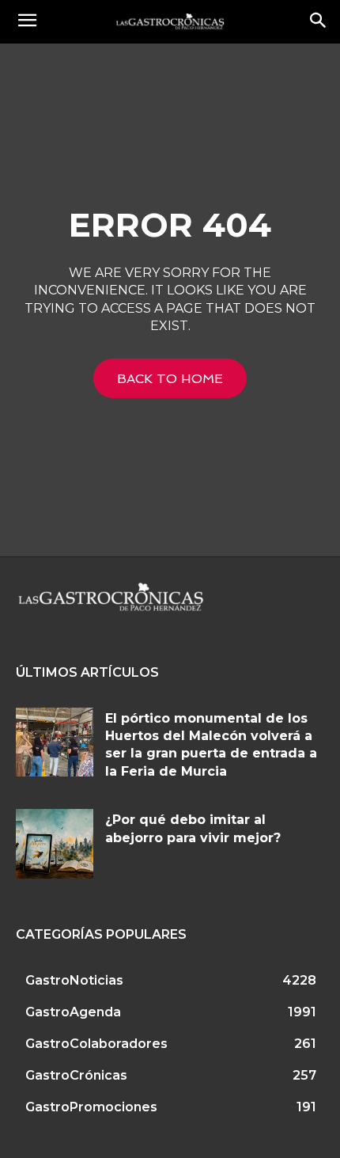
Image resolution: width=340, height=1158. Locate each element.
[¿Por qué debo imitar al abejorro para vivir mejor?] (54, 844)
